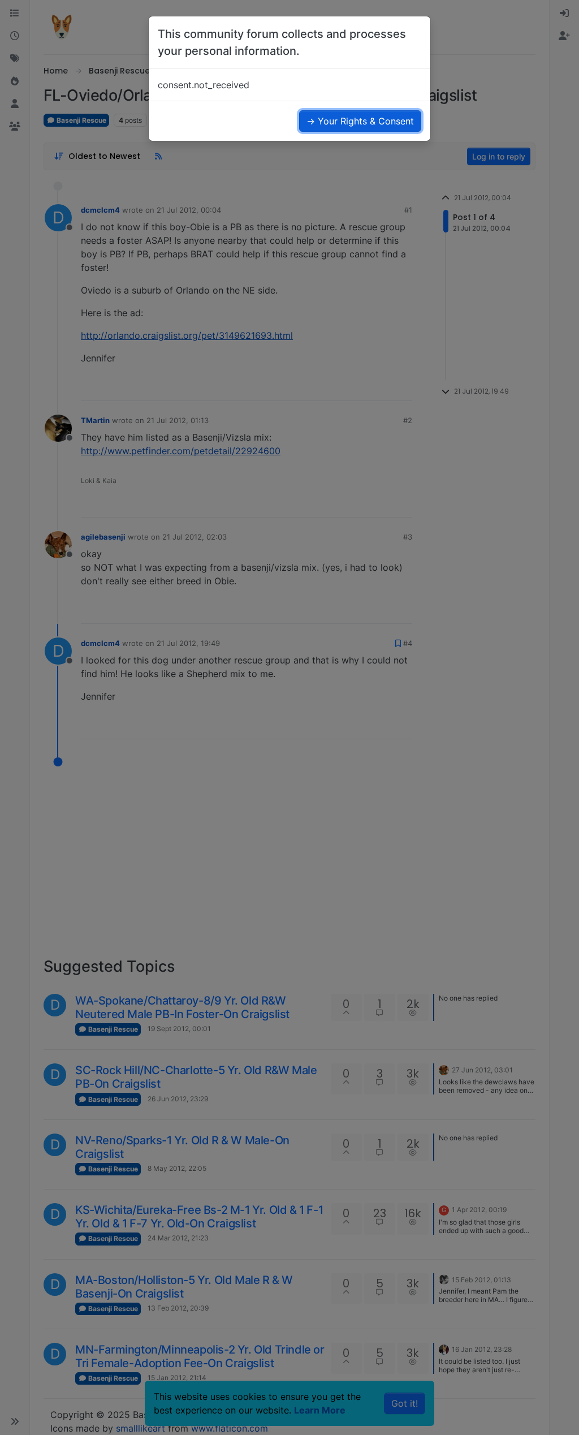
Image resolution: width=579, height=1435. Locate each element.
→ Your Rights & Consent (360, 121)
